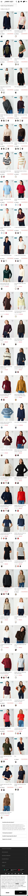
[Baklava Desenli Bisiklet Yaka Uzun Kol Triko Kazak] (7, 48)
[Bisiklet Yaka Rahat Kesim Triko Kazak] (7, 104)
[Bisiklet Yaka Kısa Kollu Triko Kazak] (7, 746)
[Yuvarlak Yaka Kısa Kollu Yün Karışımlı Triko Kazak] (7, 523)
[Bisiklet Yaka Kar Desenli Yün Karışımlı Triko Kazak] (7, 412)
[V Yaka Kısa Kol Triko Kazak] (7, 245)
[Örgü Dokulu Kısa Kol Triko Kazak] (7, 76)
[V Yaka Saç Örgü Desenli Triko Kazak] (7, 634)
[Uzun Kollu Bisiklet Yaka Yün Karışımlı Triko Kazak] (7, 467)
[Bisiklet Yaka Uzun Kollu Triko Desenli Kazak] (7, 356)
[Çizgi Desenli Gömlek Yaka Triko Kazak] (7, 161)
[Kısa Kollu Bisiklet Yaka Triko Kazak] (7, 551)
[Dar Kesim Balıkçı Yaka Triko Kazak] (7, 329)
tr (26, 1)
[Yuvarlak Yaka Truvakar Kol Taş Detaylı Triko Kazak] (7, 802)
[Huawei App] (21, 869)
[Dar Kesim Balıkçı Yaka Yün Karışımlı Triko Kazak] (7, 384)
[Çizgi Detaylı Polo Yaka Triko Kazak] (7, 20)
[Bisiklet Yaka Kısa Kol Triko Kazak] (7, 189)
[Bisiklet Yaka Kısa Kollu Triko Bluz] (7, 690)
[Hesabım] (19, 1)
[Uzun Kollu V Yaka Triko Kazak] (7, 301)
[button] (1, 36)
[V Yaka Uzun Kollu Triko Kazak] (7, 440)
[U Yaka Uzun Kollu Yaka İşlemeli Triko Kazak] (7, 606)
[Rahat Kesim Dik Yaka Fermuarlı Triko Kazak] (7, 273)
